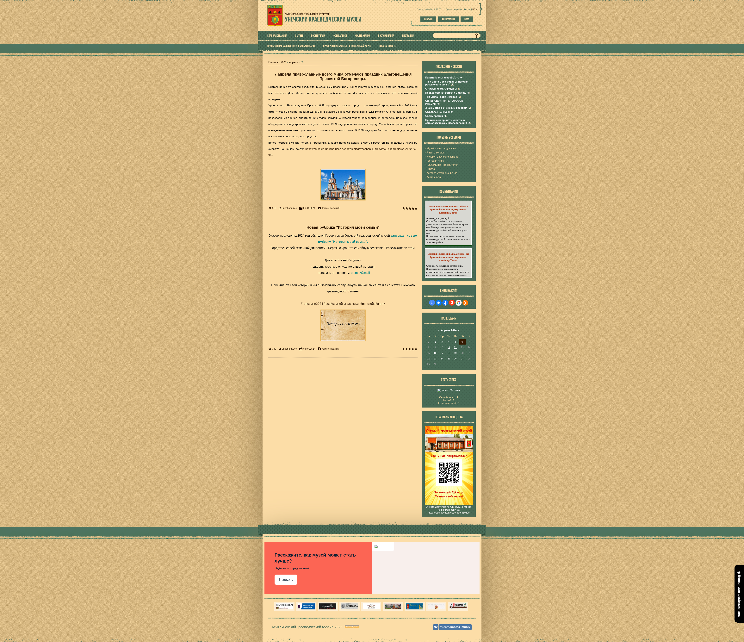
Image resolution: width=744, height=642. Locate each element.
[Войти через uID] (432, 303)
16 (435, 353)
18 (449, 353)
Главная (428, 19)
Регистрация (448, 19)
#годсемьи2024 (312, 303)
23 (435, 358)
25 (449, 358)
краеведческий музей (323, 19)
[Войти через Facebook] (445, 303)
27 (462, 358)
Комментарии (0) (331, 208)
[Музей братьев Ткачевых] (371, 606)
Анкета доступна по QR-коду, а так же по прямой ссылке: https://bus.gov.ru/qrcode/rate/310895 (448, 509)
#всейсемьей (333, 303)
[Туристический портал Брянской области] (306, 606)
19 (455, 353)
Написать (286, 579)
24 (442, 358)
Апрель (293, 62)
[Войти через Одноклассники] (465, 303)
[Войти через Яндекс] (452, 303)
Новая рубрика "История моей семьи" (343, 227)
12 (455, 347)
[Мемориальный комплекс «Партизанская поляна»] (436, 606)
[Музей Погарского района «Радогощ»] (458, 606)
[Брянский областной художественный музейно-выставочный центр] (393, 606)
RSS (474, 9)
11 (449, 347)
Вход (466, 19)
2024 (283, 62)
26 (455, 358)
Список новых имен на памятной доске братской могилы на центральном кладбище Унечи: (448, 209)
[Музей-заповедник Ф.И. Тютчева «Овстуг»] (349, 606)
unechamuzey (289, 208)
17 (442, 353)
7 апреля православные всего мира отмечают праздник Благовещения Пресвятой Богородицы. (343, 76)
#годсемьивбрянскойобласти (364, 303)
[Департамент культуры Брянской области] (284, 606)
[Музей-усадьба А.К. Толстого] (328, 606)
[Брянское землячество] (415, 606)
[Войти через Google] (459, 303)
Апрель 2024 (448, 330)
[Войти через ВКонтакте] (439, 303)
